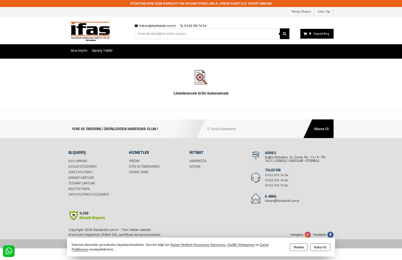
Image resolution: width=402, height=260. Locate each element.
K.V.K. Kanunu (77, 161)
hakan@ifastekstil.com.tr (282, 200)
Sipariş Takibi (102, 50)
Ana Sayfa (79, 50)
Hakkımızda (197, 161)
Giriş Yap (324, 11)
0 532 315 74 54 (276, 174)
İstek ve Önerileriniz (144, 166)
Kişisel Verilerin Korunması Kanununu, (199, 244)
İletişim (194, 166)
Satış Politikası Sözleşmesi (88, 194)
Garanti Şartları (81, 177)
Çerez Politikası (80, 172)
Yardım (134, 161)
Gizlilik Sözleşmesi (82, 166)
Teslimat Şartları (81, 183)
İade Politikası (79, 188)
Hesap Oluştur (301, 11)
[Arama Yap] (284, 33)
